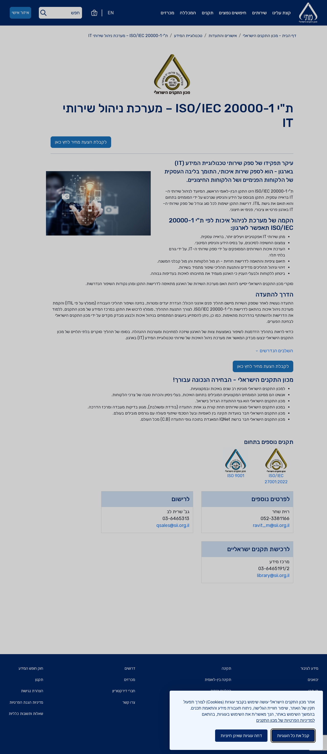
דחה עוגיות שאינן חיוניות (241, 735)
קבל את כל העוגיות (293, 735)
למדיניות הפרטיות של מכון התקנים (285, 720)
